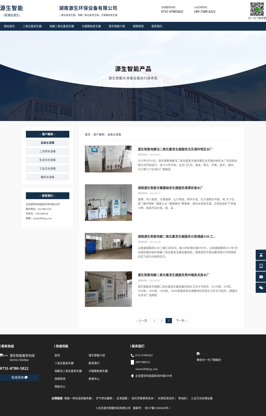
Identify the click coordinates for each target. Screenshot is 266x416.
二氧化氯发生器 (32, 26)
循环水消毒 (47, 177)
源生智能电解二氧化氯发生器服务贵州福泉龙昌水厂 (174, 275)
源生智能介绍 (117, 26)
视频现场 (138, 26)
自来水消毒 (47, 142)
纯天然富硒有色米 (143, 398)
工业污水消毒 (47, 168)
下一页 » (181, 320)
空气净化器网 (105, 398)
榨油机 (183, 398)
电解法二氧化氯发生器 (68, 371)
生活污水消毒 (47, 160)
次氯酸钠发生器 (91, 26)
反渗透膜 (122, 398)
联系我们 (156, 26)
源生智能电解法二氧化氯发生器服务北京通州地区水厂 (175, 149)
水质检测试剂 (167, 398)
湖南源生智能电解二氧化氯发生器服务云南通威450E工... (177, 236)
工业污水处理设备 (202, 398)
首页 (87, 134)
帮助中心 (60, 386)
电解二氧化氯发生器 (61, 26)
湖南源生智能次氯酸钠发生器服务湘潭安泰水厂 (170, 188)
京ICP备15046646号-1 (157, 408)
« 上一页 (142, 320)
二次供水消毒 (47, 151)
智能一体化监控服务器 (78, 398)
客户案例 (98, 134)
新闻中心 (94, 378)
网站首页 (9, 26)
